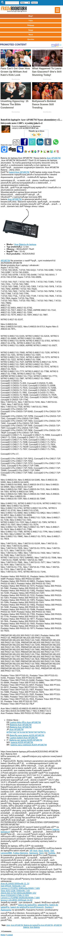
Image (30, 30)
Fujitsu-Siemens (20, 853)
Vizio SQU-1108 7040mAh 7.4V (15, 890)
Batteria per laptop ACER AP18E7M (25, 740)
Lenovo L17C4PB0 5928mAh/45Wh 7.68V (20, 897)
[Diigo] (4, 152)
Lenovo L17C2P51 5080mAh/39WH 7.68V (20, 888)
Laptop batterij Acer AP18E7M (24, 737)
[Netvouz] (51, 152)
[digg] (12, 152)
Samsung (33, 853)
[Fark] (38, 152)
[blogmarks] (41, 152)
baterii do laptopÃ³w (27, 905)
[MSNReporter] (29, 152)
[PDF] (58, 152)
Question (30, 39)
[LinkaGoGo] (48, 152)
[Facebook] (24, 145)
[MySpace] (20, 152)
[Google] (32, 152)
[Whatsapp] (56, 145)
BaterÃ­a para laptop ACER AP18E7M (27, 735)
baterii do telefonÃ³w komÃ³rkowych (27, 907)
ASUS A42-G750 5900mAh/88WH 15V (18, 893)
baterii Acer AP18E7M (19, 172)
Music (30, 34)
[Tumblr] (48, 145)
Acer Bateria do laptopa (25, 244)
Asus (40, 850)
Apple (46, 850)
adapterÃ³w (43, 905)
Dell (52, 850)
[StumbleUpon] (35, 152)
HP (31, 850)
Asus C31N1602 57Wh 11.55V (15, 895)
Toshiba (51, 853)
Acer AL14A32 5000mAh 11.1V (15, 883)
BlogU (30, 16)
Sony (41, 853)
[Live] (25, 152)
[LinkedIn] (40, 145)
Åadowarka (6, 910)
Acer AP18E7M (54, 158)
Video (31, 20)
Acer (35, 850)
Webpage (30, 25)
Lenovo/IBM (6, 853)
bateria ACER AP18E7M (22, 742)
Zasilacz (48, 907)
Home (3, 935)
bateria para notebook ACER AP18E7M (29, 745)
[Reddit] (16, 145)
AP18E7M (5, 260)
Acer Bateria (35, 927)
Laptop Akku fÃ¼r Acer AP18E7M (25, 722)
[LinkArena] (45, 152)
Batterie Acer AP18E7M (21, 724)
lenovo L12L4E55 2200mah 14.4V (16, 900)
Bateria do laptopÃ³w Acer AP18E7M (38, 925)
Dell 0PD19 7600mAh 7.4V (13, 886)
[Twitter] (32, 145)
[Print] (54, 152)
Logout (10, 935)
